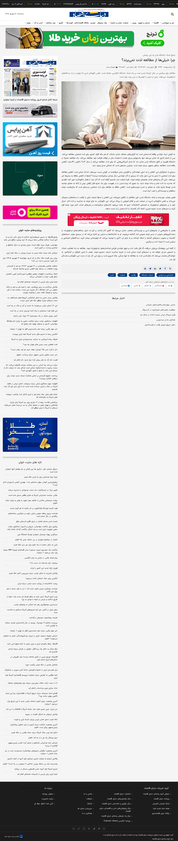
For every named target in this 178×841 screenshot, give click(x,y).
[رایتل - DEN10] (30, 212)
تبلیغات (89, 798)
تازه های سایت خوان (30, 462)
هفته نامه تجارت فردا (161, 808)
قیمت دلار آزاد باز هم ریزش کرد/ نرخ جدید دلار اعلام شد (35, 360)
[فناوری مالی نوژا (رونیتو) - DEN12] (30, 435)
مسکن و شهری (144, 23)
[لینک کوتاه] (170, 269)
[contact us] (79, 829)
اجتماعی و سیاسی (166, 275)
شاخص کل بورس (66, 4)
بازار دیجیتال (102, 23)
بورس (134, 23)
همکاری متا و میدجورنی (165, 320)
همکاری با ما (87, 813)
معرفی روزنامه (47, 794)
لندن (112, 275)
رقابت (133, 275)
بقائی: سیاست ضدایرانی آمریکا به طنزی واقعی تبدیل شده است (32, 495)
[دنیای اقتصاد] (89, 14)
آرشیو (60, 23)
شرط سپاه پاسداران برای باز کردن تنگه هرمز (40, 477)
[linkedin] (155, 269)
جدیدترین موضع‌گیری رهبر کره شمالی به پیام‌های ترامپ (35, 604)
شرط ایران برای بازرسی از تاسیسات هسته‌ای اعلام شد (37, 282)
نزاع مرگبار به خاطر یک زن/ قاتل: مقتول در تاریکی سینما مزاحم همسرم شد (32, 650)
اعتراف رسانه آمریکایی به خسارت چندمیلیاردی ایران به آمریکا (34, 339)
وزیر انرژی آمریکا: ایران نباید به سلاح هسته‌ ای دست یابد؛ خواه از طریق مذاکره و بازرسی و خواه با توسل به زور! (32, 598)
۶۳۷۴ (165, 67)
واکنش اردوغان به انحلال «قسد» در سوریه (41, 714)
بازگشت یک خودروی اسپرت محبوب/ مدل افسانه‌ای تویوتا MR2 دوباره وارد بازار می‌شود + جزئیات (30, 551)
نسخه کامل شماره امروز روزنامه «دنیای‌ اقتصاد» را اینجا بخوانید (30, 99)
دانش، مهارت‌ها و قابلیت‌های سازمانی (160, 305)
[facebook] (165, 269)
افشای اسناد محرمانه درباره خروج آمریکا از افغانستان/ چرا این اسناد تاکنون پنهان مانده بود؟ (31, 695)
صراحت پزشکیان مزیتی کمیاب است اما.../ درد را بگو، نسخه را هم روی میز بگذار (32, 590)
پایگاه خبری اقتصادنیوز (160, 813)
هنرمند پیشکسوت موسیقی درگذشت (43, 617)
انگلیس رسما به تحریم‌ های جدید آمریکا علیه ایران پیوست (34, 334)
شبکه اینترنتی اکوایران (161, 803)
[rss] (89, 829)
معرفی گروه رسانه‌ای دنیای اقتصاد (156, 794)
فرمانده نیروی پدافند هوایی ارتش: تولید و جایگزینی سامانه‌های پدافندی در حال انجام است (32, 515)
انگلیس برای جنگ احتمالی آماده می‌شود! (41, 578)
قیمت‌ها (69, 23)
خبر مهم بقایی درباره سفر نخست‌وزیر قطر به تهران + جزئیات (33, 329)
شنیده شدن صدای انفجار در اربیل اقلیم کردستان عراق (36, 521)
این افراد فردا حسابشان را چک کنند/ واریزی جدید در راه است (33, 310)
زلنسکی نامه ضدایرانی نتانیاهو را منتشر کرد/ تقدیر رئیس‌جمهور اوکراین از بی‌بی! (32, 744)
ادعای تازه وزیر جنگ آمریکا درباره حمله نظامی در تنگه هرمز (34, 732)
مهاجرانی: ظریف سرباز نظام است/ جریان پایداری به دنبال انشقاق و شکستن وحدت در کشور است (31, 246)
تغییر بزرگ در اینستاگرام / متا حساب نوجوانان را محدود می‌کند (32, 490)
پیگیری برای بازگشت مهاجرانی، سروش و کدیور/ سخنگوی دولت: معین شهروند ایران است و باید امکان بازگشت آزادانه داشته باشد (32, 528)
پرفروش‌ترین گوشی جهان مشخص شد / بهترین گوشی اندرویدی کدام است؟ (30, 483)
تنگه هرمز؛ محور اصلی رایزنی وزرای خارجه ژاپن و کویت (35, 719)
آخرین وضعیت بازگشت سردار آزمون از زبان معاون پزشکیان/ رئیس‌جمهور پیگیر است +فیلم (33, 726)
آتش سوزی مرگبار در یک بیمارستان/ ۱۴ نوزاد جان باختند (35, 316)
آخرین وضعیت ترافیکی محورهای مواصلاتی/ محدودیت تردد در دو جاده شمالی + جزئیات (31, 752)
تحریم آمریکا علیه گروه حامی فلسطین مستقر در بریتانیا (36, 769)
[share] (84, 829)
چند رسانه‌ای (50, 23)
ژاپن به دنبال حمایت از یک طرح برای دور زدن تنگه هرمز (35, 544)
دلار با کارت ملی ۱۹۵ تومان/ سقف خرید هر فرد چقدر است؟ (34, 349)
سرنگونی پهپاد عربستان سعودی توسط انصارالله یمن (37, 534)
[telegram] (150, 269)
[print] (145, 269)
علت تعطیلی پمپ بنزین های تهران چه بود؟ (40, 344)
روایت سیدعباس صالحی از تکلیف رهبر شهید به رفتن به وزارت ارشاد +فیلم (31, 502)
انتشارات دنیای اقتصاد (122, 794)
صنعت (122, 275)
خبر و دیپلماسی (167, 23)
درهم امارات (123, 4)
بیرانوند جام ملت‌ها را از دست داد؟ (43, 563)
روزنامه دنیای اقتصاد (161, 798)
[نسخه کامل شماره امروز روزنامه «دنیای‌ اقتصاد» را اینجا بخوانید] (30, 76)
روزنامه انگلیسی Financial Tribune (117, 821)
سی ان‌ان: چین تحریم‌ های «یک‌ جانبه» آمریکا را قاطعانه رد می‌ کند (31, 709)
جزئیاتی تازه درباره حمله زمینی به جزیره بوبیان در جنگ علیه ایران (31, 253)
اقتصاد (156, 23)
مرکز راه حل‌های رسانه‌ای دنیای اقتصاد (116, 816)
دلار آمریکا (31, 4)
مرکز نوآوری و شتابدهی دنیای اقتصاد (116, 803)
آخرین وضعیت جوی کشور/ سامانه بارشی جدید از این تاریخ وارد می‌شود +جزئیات (32, 703)
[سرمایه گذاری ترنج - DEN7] (89, 38)
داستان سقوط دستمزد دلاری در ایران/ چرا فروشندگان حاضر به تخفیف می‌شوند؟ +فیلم (30, 637)
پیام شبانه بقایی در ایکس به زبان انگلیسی (40, 558)
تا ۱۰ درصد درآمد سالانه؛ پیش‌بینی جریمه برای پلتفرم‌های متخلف (32, 683)
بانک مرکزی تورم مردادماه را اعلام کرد (42, 688)
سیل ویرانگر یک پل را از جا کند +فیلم (42, 737)
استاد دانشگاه (147, 275)
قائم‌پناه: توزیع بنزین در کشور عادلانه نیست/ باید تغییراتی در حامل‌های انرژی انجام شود (33, 658)
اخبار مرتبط (118, 298)
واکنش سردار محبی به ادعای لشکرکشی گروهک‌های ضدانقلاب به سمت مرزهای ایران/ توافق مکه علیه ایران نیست (32, 299)
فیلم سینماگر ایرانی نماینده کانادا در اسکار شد (157, 315)
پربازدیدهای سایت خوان (30, 230)
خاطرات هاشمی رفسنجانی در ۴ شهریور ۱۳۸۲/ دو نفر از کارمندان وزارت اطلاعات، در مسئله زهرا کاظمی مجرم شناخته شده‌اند (32, 267)
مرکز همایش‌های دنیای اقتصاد (119, 798)
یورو (148, 4)
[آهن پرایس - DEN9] (30, 139)
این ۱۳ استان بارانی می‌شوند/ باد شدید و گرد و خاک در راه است (32, 305)
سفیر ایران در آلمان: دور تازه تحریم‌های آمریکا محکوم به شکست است (32, 611)
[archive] (74, 829)
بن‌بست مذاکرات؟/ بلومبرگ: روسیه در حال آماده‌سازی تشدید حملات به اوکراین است (31, 624)
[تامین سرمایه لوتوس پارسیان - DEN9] (30, 178)
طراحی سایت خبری (13, 836)
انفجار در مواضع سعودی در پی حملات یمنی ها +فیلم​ (36, 539)
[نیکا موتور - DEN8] (30, 110)
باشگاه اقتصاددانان (81, 23)
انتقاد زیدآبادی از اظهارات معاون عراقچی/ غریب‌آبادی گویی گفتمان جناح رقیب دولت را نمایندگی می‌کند (31, 275)
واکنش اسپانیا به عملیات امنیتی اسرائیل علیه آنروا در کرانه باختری (32, 758)
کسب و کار (38, 23)
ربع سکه (174, 4)
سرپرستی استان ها (85, 808)
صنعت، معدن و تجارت (119, 23)
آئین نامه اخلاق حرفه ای (43, 803)
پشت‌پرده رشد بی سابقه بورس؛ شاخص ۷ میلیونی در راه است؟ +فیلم (30, 764)
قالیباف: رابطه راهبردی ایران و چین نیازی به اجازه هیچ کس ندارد (32, 644)
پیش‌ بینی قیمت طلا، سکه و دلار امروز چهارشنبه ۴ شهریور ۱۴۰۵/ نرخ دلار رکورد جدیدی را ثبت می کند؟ (30, 259)
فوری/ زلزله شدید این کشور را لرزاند (43, 568)
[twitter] (160, 269)
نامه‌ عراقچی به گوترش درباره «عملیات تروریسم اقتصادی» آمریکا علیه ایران (31, 676)
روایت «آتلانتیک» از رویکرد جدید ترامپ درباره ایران (37, 583)
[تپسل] (69, 214)
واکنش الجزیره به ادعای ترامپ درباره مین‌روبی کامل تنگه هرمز (33, 573)
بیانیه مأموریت (47, 798)
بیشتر (28, 23)
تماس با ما (88, 794)
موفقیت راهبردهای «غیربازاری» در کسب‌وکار (158, 310)
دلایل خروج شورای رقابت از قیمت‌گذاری (160, 325)
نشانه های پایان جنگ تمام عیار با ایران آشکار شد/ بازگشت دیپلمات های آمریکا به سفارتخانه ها (31, 396)
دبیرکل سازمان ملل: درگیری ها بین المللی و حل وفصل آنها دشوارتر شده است (31, 470)
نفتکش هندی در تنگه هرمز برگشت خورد (41, 665)
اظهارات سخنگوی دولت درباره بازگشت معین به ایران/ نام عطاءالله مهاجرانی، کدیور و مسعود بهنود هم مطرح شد (32, 322)
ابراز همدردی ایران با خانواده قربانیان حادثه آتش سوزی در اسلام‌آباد (31, 670)
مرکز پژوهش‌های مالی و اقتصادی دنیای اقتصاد (115, 810)
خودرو (93, 23)
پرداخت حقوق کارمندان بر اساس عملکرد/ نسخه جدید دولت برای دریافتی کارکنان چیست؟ (32, 377)
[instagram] (104, 829)
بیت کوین (96, 4)
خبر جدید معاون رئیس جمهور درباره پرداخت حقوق (37, 354)
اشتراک (89, 803)
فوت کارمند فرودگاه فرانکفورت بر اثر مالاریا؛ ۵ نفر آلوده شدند (33, 508)
